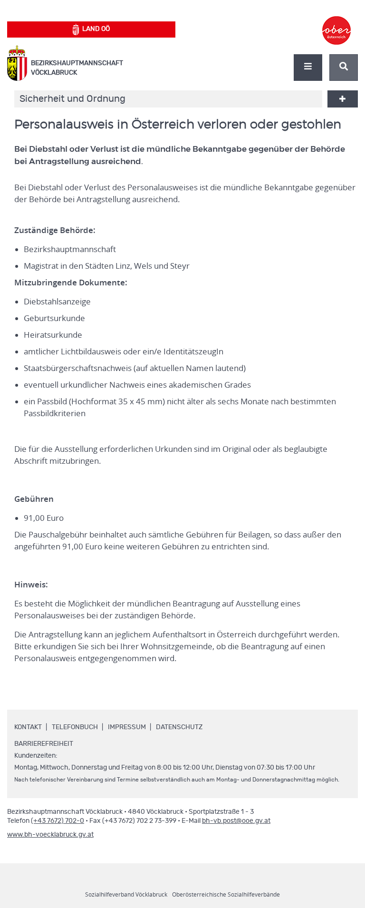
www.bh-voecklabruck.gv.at (50, 834)
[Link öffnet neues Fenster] (336, 22)
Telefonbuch (75, 727)
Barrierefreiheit (43, 744)
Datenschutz (179, 727)
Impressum (127, 727)
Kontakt (28, 727)
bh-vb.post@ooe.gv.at (236, 821)
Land (96, 29)
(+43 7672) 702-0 (57, 821)
